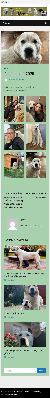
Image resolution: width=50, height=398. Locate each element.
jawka (13, 79)
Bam (15, 394)
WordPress (5, 394)
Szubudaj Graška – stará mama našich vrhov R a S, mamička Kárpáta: (24, 275)
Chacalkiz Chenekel (23, 391)
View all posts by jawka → (31, 226)
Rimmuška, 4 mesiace (14, 313)
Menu (7, 23)
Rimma (6, 69)
